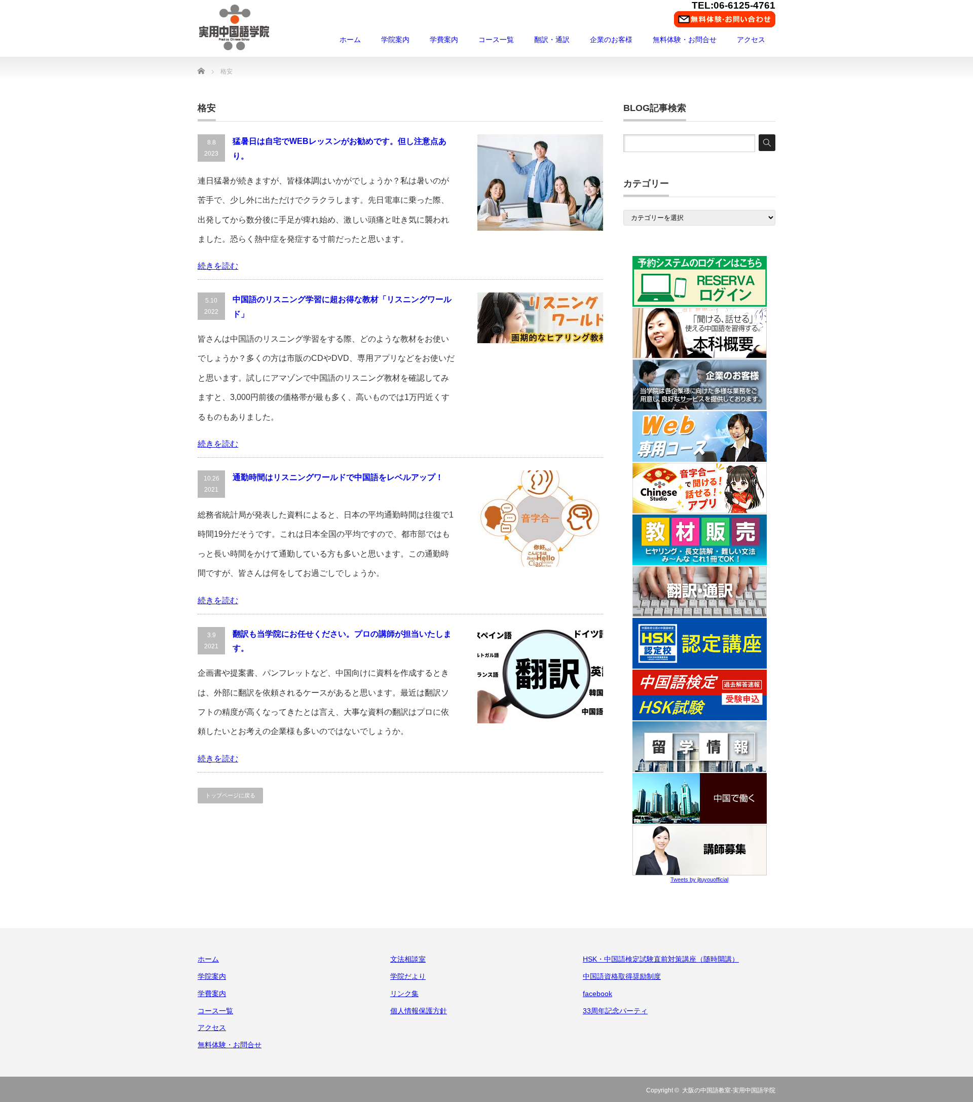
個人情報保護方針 (418, 1011)
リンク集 (404, 993)
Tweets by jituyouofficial (699, 879)
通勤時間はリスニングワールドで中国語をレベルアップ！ (338, 477)
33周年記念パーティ (615, 1011)
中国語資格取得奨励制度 (622, 976)
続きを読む (218, 266)
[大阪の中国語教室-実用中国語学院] (234, 27)
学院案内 (395, 39)
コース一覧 (496, 39)
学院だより (408, 976)
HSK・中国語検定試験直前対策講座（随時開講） (661, 959)
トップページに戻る (230, 795)
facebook (597, 993)
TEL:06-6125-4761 (733, 5)
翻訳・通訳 (552, 39)
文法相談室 (408, 959)
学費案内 (444, 39)
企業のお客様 (611, 39)
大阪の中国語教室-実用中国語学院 (728, 1090)
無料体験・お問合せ (685, 39)
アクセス (751, 39)
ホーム (350, 39)
